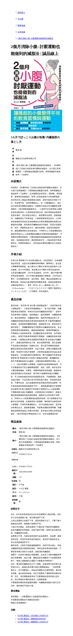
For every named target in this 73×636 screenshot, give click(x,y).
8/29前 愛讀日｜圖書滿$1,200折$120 (33, 622)
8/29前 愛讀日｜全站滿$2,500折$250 (33, 615)
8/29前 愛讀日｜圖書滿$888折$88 (32, 619)
